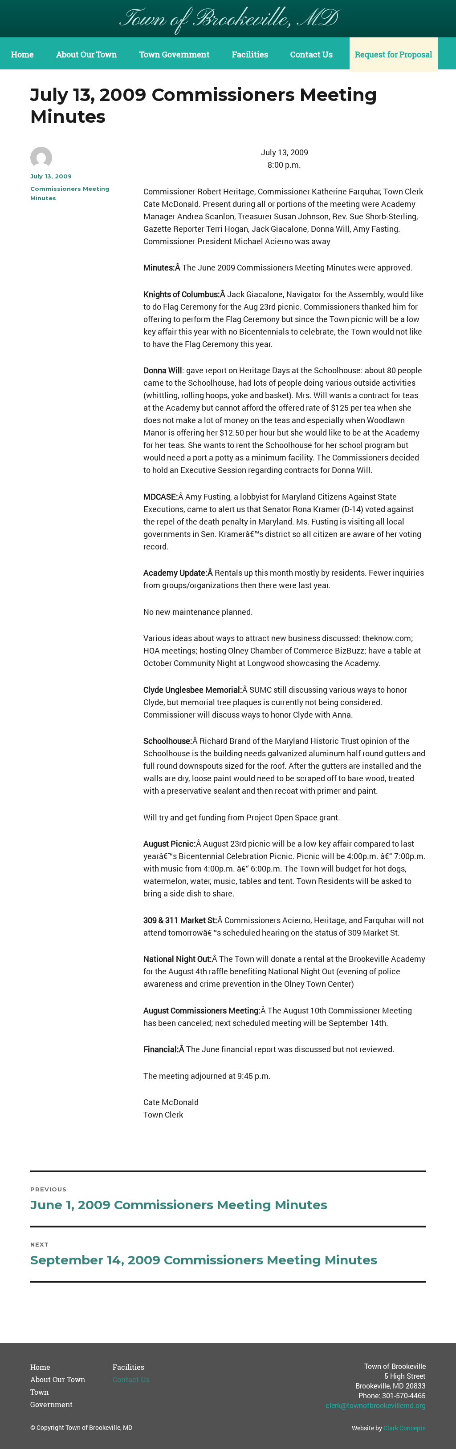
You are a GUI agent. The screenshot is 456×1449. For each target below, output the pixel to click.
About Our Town (86, 54)
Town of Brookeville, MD (228, 19)
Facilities (250, 54)
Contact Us (311, 54)
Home (22, 54)
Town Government (174, 54)
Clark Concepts (404, 1428)
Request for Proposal (393, 54)
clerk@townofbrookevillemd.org (376, 1405)
